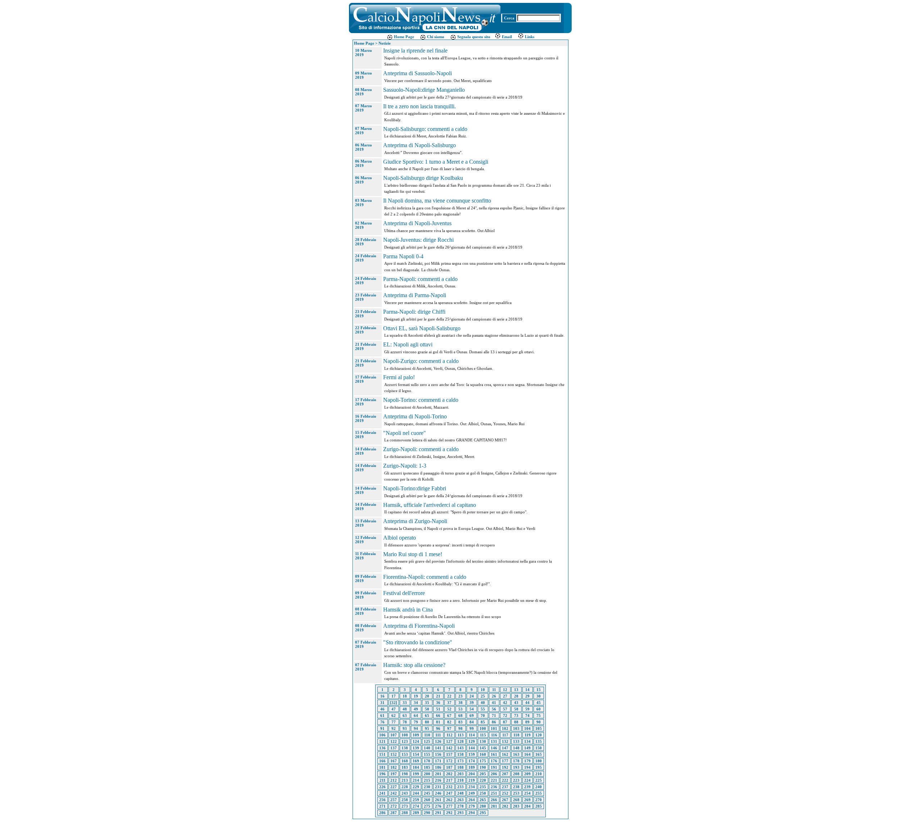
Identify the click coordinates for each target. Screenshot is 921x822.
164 (527, 754)
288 (404, 812)
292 (449, 812)
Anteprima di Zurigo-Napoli (415, 521)
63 (405, 715)
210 (538, 774)
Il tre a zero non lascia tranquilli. (419, 106)
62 (393, 715)
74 (527, 715)
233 (460, 787)
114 (472, 735)
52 (449, 709)
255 (538, 793)
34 (416, 702)
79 (416, 722)
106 (382, 735)
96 (438, 728)
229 (416, 787)
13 (516, 689)
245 (427, 793)
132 (505, 741)
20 (427, 696)
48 (405, 709)
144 (471, 748)
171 (438, 761)
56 (494, 709)
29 (527, 696)
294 (471, 812)
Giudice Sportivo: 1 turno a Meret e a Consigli (435, 162)
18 (405, 696)
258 (404, 800)
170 (427, 761)
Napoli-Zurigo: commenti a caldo (421, 361)
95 (427, 728)
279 (471, 806)
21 (438, 696)
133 (516, 741)
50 (427, 709)
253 (516, 793)
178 (516, 761)
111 (438, 735)
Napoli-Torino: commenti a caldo (420, 400)
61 (382, 715)
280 (483, 806)
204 (471, 774)
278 (460, 806)
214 (416, 780)
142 (449, 748)
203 (460, 774)
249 (471, 793)
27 (505, 696)
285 (538, 806)
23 (460, 696)
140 (427, 748)
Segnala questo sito (473, 37)
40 (483, 702)
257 (393, 800)
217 (449, 780)
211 (383, 780)
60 (538, 709)
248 (460, 793)
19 (416, 696)
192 (505, 767)
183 (404, 767)
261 (438, 800)
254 (527, 793)
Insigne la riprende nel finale (415, 50)
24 (471, 696)
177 (505, 761)
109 (416, 735)
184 (416, 767)
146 (494, 748)
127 (449, 741)
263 (460, 800)
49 (416, 709)
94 (416, 728)
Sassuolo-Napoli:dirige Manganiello (424, 90)
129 (471, 741)
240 (538, 787)
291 (438, 812)
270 (538, 800)
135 (538, 741)
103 (516, 728)
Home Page (403, 37)
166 (382, 761)
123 (404, 741)
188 (460, 767)
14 (527, 689)
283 (516, 806)
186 (438, 767)
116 (494, 735)
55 (483, 709)
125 (427, 741)
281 (494, 806)
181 (382, 767)
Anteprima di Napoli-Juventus (417, 223)
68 (460, 715)
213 (404, 780)
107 (393, 735)
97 (449, 728)
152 (393, 754)
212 (393, 780)
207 (505, 774)
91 (382, 728)
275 (427, 806)
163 (516, 754)
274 (416, 806)
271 (382, 806)
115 (483, 735)
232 (449, 787)
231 (438, 787)
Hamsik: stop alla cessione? (414, 665)
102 (505, 728)
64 (416, 715)
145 (483, 748)
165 (538, 754)
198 (404, 774)
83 (460, 722)
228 (404, 787)
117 (505, 735)
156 (438, 754)
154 (416, 754)
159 (471, 754)
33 (405, 702)
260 (427, 800)
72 (505, 715)
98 (460, 728)
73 (516, 715)
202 (449, 774)
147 (505, 748)
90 (538, 722)
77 (393, 722)
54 (471, 709)
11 (494, 689)
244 (416, 793)
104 (527, 728)
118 (516, 735)
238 (516, 787)
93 (405, 728)
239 (527, 787)
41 (494, 702)
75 (538, 715)
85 (483, 722)
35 (427, 702)
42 (505, 702)
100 (483, 728)
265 (483, 800)
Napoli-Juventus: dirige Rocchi (418, 240)
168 (404, 761)
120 (538, 735)
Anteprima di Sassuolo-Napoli (417, 73)
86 (494, 722)
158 (460, 754)
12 (505, 689)
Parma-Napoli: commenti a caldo (420, 279)
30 (538, 696)
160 (483, 754)
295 (483, 812)
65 (427, 715)
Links (529, 37)
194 (527, 767)
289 (416, 812)
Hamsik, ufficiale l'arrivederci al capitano (429, 505)
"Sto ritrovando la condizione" (417, 642)
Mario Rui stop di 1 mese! (412, 554)
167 (393, 761)
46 (382, 709)
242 (393, 793)
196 (382, 774)
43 (516, 702)
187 (449, 767)
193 (516, 767)
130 (483, 741)
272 (393, 806)
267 (505, 800)
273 (404, 806)
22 (449, 696)
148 (516, 748)
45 (538, 702)
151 (382, 754)
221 (494, 780)
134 (527, 741)
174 (471, 761)
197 (393, 774)
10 (483, 689)
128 (460, 741)
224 (527, 780)
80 (427, 722)
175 (483, 761)
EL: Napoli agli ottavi (407, 344)
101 (494, 728)
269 (527, 800)
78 (405, 722)
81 (438, 722)
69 (471, 715)
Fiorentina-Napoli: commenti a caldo (424, 577)
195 (538, 767)
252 (505, 793)
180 (538, 761)
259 (416, 800)
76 (382, 722)
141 (438, 748)
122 (393, 741)
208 (516, 774)
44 (527, 702)
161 (494, 754)
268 (516, 800)
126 (438, 741)
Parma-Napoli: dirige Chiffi (414, 312)
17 (393, 696)
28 (516, 696)
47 (393, 709)
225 (538, 780)
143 (460, 748)
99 (471, 728)
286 (382, 812)
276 (438, 806)
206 (494, 774)
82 (449, 722)
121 (382, 741)
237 (505, 787)
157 (449, 754)
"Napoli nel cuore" (404, 433)
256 (382, 800)
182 (393, 767)
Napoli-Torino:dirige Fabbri (414, 488)
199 (416, 774)
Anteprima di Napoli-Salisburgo (419, 145)
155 (427, 754)
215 (427, 780)
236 (494, 787)
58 (516, 709)
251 (494, 793)
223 (516, 780)
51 (438, 709)
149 (527, 748)
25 (483, 696)
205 (483, 774)
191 (494, 767)
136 (382, 748)
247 (449, 793)
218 (460, 780)
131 (494, 741)
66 (438, 715)
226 (382, 787)
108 (404, 735)
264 (471, 800)
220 (483, 780)
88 (516, 722)
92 (393, 728)
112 (449, 735)
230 (427, 787)
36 (438, 702)
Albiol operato (399, 538)
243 (404, 793)
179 (527, 761)
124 (416, 741)
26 (494, 696)
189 (471, 767)
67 (449, 715)
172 (449, 761)
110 (427, 735)
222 (505, 780)
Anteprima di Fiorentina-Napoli (419, 626)
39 (471, 702)
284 (527, 806)
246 (438, 793)
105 (538, 728)
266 (494, 800)
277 (449, 806)
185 (427, 767)
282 (505, 806)
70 (483, 715)
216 (438, 780)
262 (449, 800)
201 (438, 774)
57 (505, 709)
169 (416, 761)
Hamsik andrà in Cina (408, 610)
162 (505, 754)
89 (527, 722)
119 (528, 735)
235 (483, 787)
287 (393, 812)
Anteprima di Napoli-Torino (415, 416)
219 (471, 780)
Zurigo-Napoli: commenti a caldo (421, 449)
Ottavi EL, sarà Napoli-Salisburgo (421, 328)
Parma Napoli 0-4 (403, 256)
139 (416, 748)
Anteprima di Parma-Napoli (414, 295)
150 (538, 748)
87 (505, 722)
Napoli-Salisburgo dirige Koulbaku (423, 178)
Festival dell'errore (404, 593)
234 (471, 787)
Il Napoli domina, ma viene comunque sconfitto (437, 200)
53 (460, 709)
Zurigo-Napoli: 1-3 (404, 466)
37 (449, 702)
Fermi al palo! (399, 377)
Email (506, 37)
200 (427, 774)
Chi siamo (435, 37)
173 (460, 761)
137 (393, 748)
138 (404, 748)
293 (460, 812)
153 (404, 754)
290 (427, 812)
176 (494, 761)
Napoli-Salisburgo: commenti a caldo (425, 129)
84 (471, 722)
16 (382, 696)
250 (483, 793)
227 (393, 787)
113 (461, 735)
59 (527, 709)
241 (382, 793)
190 (483, 767)
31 (382, 702)
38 (460, 702)
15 (538, 689)
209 (527, 774)
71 (494, 715)
